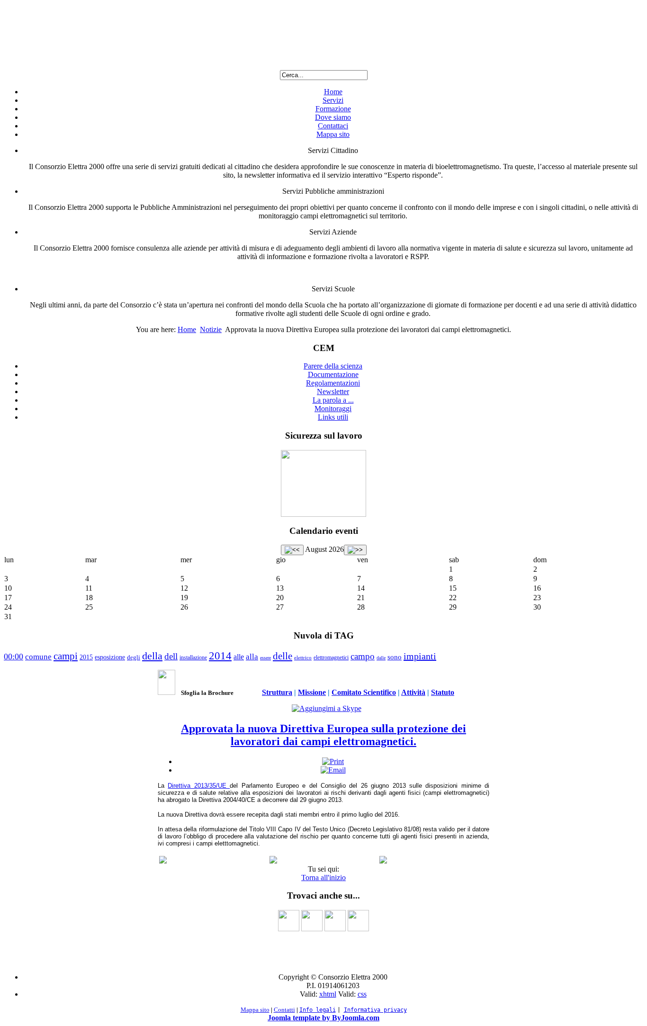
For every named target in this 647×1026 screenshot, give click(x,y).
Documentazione (333, 374)
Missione (312, 692)
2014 (220, 656)
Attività (413, 692)
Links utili (333, 417)
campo (362, 656)
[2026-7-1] (292, 550)
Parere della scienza (333, 366)
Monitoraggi (333, 409)
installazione (193, 657)
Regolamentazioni (333, 383)
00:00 (13, 656)
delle (282, 656)
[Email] (333, 770)
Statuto (442, 692)
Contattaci (333, 126)
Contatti (284, 1009)
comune (38, 656)
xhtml (327, 994)
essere (265, 657)
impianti (420, 656)
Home (333, 92)
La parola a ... (333, 400)
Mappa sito (333, 134)
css (362, 994)
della (152, 656)
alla (252, 656)
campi (66, 656)
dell (171, 656)
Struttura (277, 692)
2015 (86, 657)
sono (394, 657)
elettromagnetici (331, 657)
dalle (381, 657)
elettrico (303, 657)
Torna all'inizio (323, 877)
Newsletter (333, 391)
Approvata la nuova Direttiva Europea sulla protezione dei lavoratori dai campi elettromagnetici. (323, 734)
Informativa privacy (375, 1010)
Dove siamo (333, 117)
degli (133, 657)
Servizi (333, 100)
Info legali (317, 1010)
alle (239, 657)
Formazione (333, 109)
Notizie (211, 329)
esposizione (110, 657)
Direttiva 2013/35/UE (199, 785)
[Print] (333, 761)
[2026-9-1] (355, 550)
